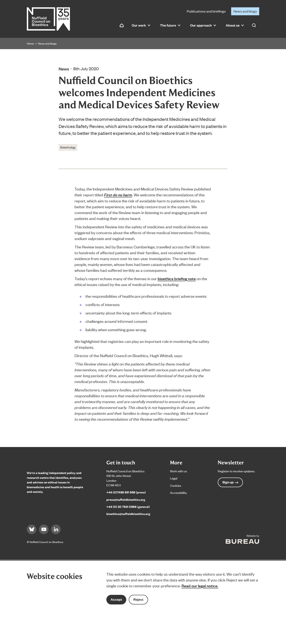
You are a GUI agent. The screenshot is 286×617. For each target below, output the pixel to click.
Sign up (228, 482)
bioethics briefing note (177, 278)
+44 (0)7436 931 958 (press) (126, 492)
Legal (173, 478)
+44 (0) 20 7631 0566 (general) (128, 506)
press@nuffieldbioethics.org (125, 499)
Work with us (178, 471)
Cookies (175, 485)
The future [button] (168, 25)
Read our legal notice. (200, 585)
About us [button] (233, 25)
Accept (116, 599)
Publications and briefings (206, 11)
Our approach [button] (201, 25)
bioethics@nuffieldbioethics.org (128, 513)
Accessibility (178, 492)
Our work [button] (139, 25)
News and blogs (245, 11)
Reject (138, 599)
